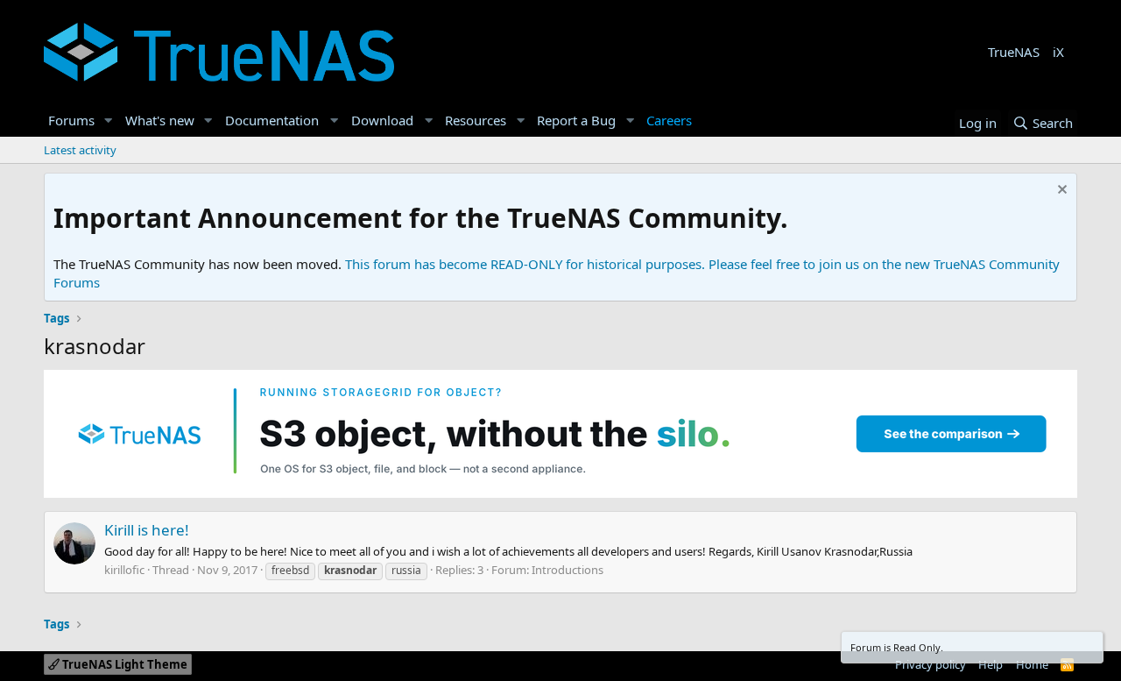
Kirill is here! (146, 530)
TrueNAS (1014, 51)
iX (1058, 51)
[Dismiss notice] (1060, 191)
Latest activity (80, 150)
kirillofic (124, 570)
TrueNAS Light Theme (123, 664)
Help (990, 664)
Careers (669, 120)
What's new (159, 120)
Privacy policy (930, 664)
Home (1032, 664)
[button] (108, 120)
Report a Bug (576, 120)
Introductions (567, 570)
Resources (475, 120)
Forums (71, 120)
